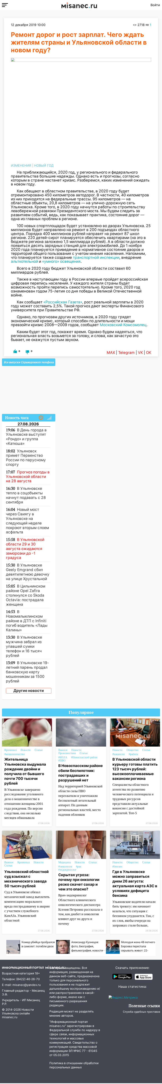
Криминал (10, 750)
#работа (133, 754)
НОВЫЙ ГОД (44, 165)
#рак (78, 866)
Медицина (64, 862)
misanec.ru (9, 1017)
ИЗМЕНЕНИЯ (21, 165)
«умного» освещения (61, 261)
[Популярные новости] (49, 417)
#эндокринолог (67, 869)
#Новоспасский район (84, 757)
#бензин (117, 866)
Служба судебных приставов (141, 1011)
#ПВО (61, 760)
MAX (111, 352)
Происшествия (67, 753)
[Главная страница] (79, 5)
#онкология (65, 866)
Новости (26, 750)
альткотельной (24, 261)
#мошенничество (14, 754)
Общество (132, 750)
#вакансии (118, 754)
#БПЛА (62, 757)
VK (140, 352)
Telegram (126, 352)
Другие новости (28, 690)
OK (148, 352)
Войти (155, 5)
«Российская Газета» (62, 302)
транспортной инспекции (96, 257)
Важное (62, 750)
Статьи (39, 750)
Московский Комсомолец (123, 325)
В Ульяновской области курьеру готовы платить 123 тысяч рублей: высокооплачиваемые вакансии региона (135, 769)
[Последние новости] (41, 417)
